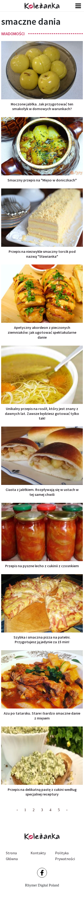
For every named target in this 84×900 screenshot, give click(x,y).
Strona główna (12, 856)
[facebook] (42, 873)
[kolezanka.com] (42, 5)
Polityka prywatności (65, 856)
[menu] (78, 5)
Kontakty (38, 853)
